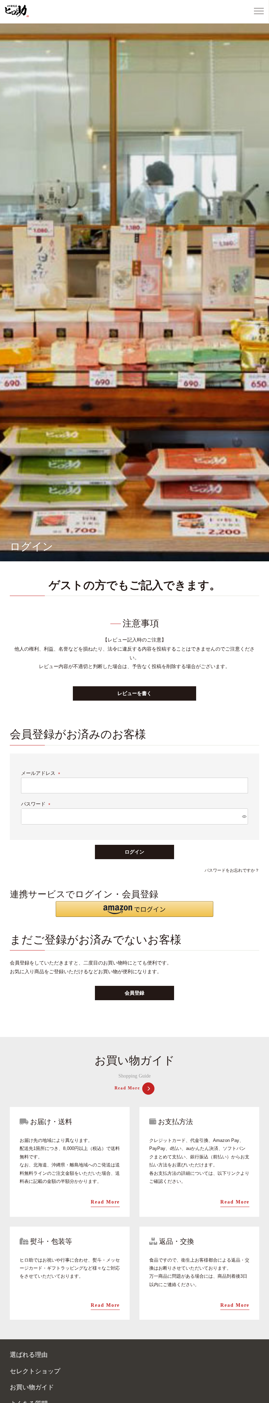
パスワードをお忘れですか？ (232, 870)
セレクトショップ (35, 1371)
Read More (127, 1088)
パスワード (36, 804)
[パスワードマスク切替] (244, 816)
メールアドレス (41, 773)
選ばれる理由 (29, 1354)
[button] (134, 909)
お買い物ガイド (32, 1387)
